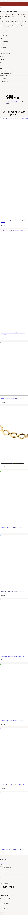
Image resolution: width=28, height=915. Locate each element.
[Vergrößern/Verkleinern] (4, 912)
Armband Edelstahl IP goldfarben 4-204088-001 (12, 398)
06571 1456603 (4, 863)
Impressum (5, 907)
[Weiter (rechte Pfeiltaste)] (1, 914)
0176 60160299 (5, 864)
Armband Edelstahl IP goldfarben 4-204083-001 (12, 720)
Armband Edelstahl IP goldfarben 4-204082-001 (12, 656)
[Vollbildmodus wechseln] (3, 912)
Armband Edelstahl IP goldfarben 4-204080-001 (12, 591)
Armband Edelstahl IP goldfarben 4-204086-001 (12, 849)
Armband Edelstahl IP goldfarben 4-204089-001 (12, 463)
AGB (3, 909)
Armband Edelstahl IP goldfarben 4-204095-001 (12, 527)
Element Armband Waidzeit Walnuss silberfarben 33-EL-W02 (13, 333)
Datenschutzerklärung (7, 908)
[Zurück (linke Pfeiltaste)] (0, 914)
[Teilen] (1, 912)
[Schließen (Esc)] (0, 912)
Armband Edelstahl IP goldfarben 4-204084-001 (12, 785)
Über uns (4, 890)
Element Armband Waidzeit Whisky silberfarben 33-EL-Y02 (13, 221)
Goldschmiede (5, 891)
